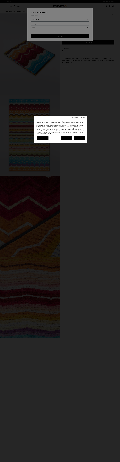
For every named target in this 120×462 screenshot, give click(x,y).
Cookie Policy (47, 133)
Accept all (79, 138)
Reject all (66, 138)
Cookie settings (42, 138)
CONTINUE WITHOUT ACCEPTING (79, 117)
